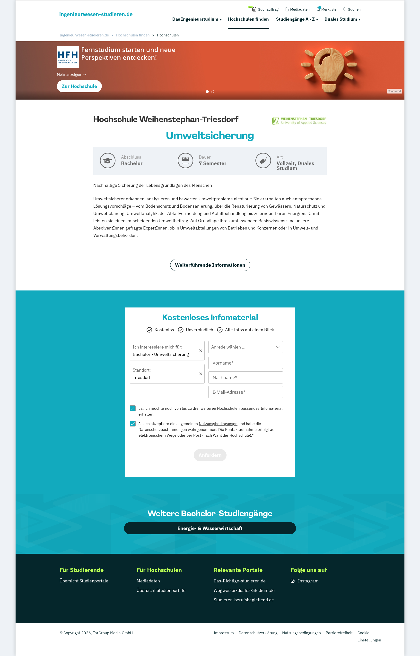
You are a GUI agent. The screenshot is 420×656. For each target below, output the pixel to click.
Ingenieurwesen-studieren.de (84, 35)
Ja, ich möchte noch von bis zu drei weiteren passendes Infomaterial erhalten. (210, 411)
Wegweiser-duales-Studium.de (244, 590)
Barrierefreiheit (339, 632)
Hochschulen (228, 408)
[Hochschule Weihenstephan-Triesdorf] (299, 121)
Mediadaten (148, 581)
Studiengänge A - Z (295, 19)
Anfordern (210, 455)
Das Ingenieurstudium (195, 19)
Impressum (224, 632)
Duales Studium (340, 19)
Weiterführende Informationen (210, 265)
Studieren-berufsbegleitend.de (244, 600)
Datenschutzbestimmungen (163, 429)
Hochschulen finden (248, 19)
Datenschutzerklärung (258, 632)
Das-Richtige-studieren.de (240, 581)
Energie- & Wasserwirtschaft (210, 528)
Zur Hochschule (79, 86)
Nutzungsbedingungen (218, 423)
